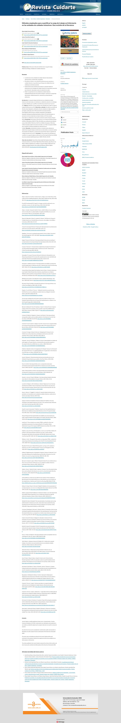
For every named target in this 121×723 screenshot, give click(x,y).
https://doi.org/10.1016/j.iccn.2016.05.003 (31, 563)
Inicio (23, 18)
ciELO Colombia (86, 167)
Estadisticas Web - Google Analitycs (90, 226)
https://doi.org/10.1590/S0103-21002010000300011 (33, 360)
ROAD (83, 200)
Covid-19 (84, 89)
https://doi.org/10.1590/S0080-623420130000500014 (34, 337)
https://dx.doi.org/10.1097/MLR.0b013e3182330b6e (33, 215)
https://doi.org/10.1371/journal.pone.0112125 (32, 397)
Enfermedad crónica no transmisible (89, 93)
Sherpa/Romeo (85, 154)
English (83, 23)
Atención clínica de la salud (87, 100)
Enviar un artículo (87, 33)
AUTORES (44, 14)
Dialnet (83, 183)
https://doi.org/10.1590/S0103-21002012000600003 (33, 374)
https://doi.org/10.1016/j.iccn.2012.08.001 (31, 406)
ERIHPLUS (84, 149)
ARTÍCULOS (60, 14)
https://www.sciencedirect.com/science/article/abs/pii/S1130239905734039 (38, 497)
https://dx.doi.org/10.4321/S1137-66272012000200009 (34, 206)
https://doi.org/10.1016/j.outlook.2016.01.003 (32, 243)
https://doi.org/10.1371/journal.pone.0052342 (46, 412)
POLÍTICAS (36, 14)
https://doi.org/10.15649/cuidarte (90, 66)
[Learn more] (67, 186)
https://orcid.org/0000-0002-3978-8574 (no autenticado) (36, 52)
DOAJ (83, 189)
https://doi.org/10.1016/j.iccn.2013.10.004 (33, 389)
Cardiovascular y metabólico (88, 98)
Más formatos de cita (65, 111)
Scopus (83, 138)
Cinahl (83, 181)
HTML (69, 58)
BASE (83, 202)
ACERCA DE (28, 14)
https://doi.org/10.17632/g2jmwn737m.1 (47, 275)
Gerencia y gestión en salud (87, 107)
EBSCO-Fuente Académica (88, 157)
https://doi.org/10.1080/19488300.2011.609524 (32, 260)
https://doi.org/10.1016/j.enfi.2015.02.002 (31, 546)
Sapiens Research (86, 132)
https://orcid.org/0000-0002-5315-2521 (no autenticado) (36, 46)
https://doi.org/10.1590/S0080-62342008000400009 (33, 538)
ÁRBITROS (52, 14)
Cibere (83, 127)
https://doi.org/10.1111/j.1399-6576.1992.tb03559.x (42, 442)
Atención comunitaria (86, 102)
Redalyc (84, 175)
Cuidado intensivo (64, 83)
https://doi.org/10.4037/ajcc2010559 (36, 449)
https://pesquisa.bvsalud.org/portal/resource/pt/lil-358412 (34, 223)
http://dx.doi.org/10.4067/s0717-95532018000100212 (43, 580)
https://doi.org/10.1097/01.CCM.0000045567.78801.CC (34, 287)
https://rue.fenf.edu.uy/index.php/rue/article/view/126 (33, 230)
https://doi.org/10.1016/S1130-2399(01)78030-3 (32, 466)
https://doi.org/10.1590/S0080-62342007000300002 (39, 419)
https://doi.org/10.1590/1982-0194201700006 (32, 380)
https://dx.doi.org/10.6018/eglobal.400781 (31, 571)
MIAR (83, 186)
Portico (83, 124)
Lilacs (83, 152)
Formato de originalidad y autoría (89, 42)
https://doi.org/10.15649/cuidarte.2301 (32, 62)
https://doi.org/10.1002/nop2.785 (48, 612)
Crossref (84, 121)
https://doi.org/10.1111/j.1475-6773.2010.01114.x (37, 200)
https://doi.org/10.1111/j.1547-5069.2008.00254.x (33, 457)
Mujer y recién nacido (86, 110)
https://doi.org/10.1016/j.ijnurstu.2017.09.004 (44, 523)
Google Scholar (85, 141)
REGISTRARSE (93, 1)
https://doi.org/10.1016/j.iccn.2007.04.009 (41, 267)
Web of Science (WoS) (87, 143)
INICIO (21, 14)
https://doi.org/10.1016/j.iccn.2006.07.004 (47, 436)
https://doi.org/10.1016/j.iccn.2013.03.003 (46, 514)
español (84, 25)
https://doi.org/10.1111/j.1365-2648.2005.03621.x (45, 280)
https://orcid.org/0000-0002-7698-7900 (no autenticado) (36, 58)
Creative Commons (86, 208)
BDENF (83, 170)
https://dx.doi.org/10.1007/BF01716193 (32, 427)
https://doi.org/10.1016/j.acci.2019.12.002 (31, 597)
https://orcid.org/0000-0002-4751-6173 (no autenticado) (36, 34)
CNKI (83, 191)
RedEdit (84, 130)
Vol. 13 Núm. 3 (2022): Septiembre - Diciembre (40, 18)
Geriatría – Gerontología (87, 96)
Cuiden (83, 178)
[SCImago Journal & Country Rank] (90, 78)
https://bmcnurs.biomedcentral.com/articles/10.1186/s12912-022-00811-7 (38, 605)
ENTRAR (99, 1)
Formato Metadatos (86, 54)
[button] (70, 117)
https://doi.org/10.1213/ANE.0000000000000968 (33, 303)
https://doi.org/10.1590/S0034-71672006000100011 (33, 345)
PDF (63, 58)
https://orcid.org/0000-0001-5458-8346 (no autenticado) (36, 40)
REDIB (83, 197)
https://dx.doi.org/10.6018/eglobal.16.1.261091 (32, 295)
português (84, 27)
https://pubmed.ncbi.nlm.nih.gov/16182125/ (31, 252)
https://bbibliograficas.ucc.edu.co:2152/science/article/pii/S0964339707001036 (39, 482)
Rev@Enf (84, 172)
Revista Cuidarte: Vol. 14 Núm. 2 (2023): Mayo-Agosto (52, 674)
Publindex (84, 146)
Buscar (98, 14)
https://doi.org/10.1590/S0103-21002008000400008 (45, 367)
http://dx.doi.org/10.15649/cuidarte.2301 (38, 147)
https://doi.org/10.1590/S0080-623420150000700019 (35, 354)
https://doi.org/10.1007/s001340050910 (39, 489)
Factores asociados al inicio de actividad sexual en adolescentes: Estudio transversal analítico (51, 669)
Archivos (27, 18)
